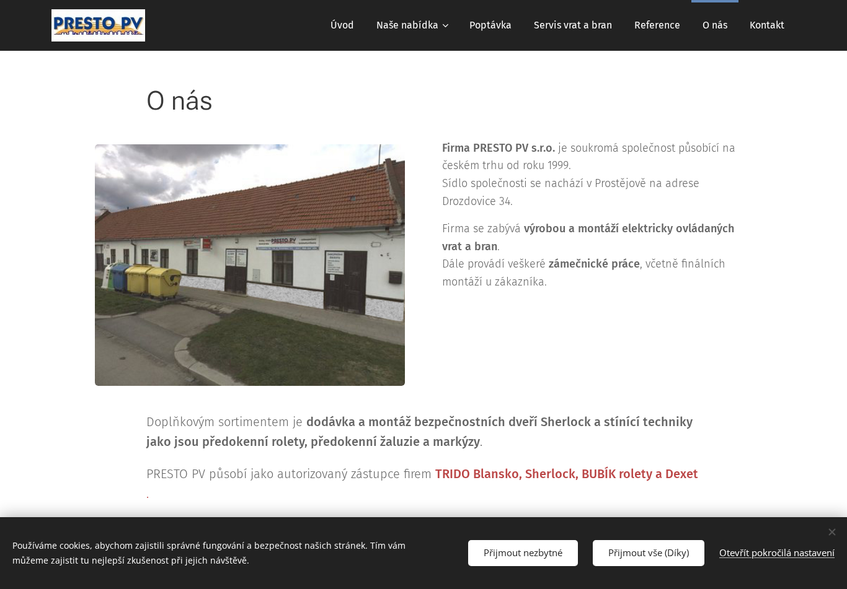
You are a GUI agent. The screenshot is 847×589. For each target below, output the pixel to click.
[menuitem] (342, 25)
